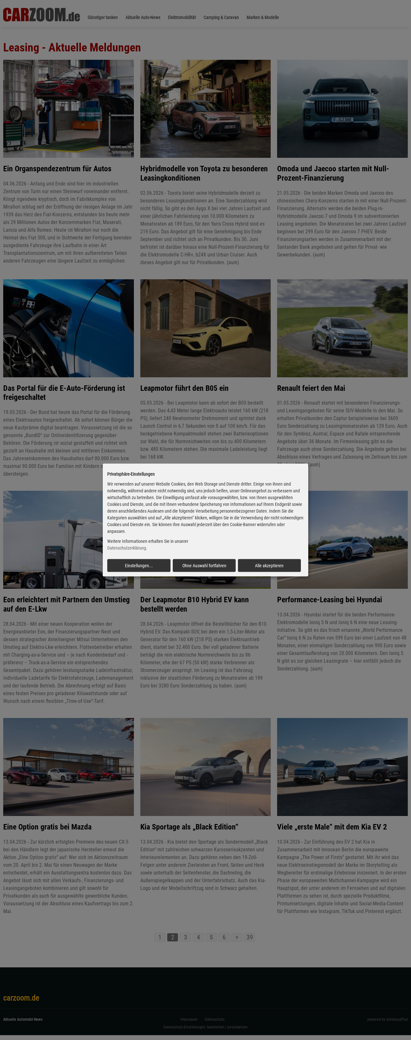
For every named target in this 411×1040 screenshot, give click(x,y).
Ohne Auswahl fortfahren (204, 565)
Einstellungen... (139, 565)
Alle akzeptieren (269, 565)
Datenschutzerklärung (126, 548)
